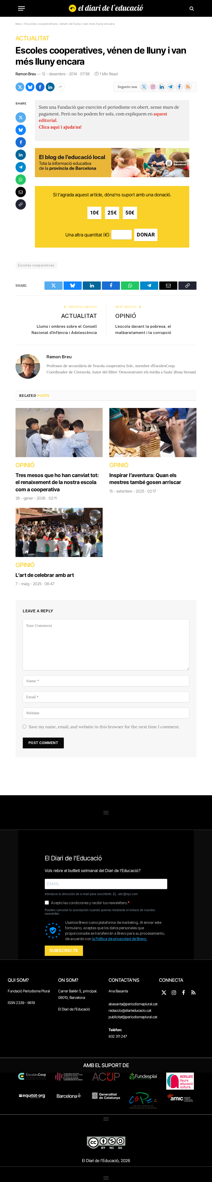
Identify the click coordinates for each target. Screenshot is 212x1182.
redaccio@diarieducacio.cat (130, 1010)
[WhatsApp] (21, 179)
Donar (146, 235)
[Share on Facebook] (40, 87)
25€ (112, 213)
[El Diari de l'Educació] (106, 8)
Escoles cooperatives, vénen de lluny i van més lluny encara (101, 56)
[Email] (21, 192)
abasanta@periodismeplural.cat (133, 1004)
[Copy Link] (21, 204)
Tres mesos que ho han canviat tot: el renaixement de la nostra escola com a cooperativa (57, 482)
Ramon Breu (26, 73)
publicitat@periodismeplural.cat (133, 1017)
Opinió (125, 315)
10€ (94, 213)
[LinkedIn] (21, 155)
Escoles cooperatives (36, 265)
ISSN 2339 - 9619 (21, 1002)
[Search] (191, 8)
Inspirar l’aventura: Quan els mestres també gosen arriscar (145, 478)
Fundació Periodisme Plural (29, 991)
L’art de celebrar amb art (45, 575)
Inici (18, 24)
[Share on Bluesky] (30, 87)
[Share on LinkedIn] (50, 87)
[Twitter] (21, 117)
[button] (106, 812)
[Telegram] (21, 167)
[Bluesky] (21, 130)
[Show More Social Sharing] (60, 87)
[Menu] (21, 8)
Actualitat (32, 38)
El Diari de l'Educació (74, 1009)
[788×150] (112, 175)
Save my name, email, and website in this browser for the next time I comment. (104, 726)
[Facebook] (21, 142)
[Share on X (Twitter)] (20, 87)
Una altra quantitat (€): (87, 234)
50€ (129, 213)
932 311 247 (118, 1036)
